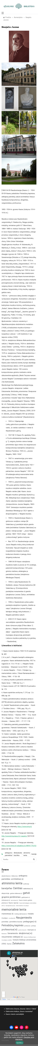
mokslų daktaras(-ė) (20, 914)
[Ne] (35, 1038)
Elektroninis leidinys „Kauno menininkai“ (19, 1011)
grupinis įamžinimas (11, 897)
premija (33, 926)
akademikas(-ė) (6, 876)
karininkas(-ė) (14, 900)
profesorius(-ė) (9, 929)
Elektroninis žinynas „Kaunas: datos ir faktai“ (21, 1009)
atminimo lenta (26, 854)
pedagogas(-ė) (29, 921)
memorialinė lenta (14, 909)
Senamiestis (12, 933)
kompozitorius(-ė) (10, 905)
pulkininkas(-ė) (22, 930)
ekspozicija (5, 893)
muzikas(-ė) (12, 918)
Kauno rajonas (13, 903)
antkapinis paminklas (8, 854)
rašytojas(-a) (31, 930)
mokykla (31, 914)
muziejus (5, 918)
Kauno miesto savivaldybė (15, 1014)
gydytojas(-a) (25, 897)
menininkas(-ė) (8, 914)
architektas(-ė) (17, 879)
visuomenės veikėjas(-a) (12, 937)
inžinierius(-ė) (6, 900)
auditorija (26, 884)
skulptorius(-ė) (25, 933)
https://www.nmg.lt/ (24, 827)
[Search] (34, 859)
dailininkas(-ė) (28, 889)
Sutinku (19, 1043)
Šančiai (9, 944)
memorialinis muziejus (22, 905)
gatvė (26, 893)
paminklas (5, 922)
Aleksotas (14, 876)
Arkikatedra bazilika (18, 854)
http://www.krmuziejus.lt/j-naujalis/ (14, 836)
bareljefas (7, 888)
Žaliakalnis (18, 943)
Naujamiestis (24, 917)
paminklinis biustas (15, 922)
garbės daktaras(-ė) (16, 893)
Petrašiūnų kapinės (12, 925)
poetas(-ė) (27, 926)
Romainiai (4, 933)
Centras (17, 888)
